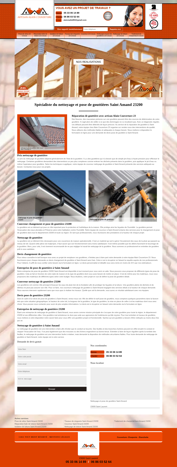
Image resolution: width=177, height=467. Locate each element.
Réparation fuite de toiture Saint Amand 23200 (34, 424)
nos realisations (88, 61)
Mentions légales (59, 437)
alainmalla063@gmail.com (74, 20)
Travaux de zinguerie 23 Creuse (72, 35)
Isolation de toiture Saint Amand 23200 (30, 427)
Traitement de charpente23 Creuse (136, 35)
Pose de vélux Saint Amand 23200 (29, 421)
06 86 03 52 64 (71, 16)
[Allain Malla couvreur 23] (88, 443)
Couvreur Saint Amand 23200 (77, 424)
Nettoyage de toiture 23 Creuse (120, 35)
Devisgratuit (108, 16)
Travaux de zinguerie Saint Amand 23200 (81, 421)
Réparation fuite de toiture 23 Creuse (40, 35)
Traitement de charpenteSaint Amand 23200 (132, 421)
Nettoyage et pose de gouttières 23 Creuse (104, 35)
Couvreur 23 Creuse (88, 34)
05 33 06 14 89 (71, 13)
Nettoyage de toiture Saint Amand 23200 (81, 427)
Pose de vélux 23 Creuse (24, 35)
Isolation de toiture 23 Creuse (56, 35)
